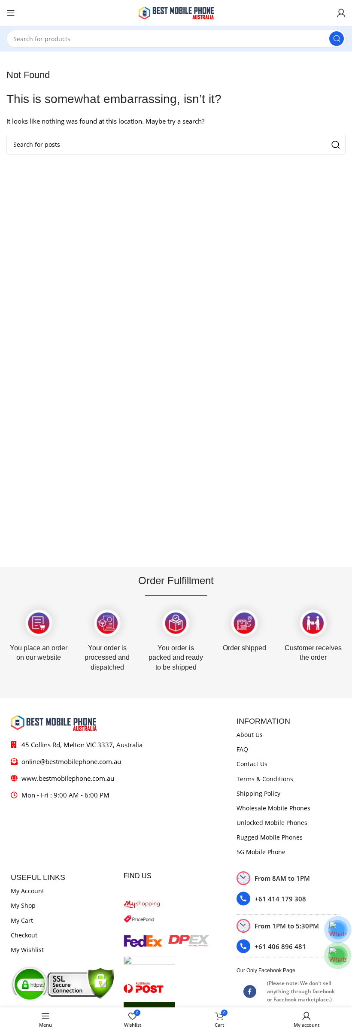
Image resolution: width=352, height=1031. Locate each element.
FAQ (242, 749)
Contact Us (252, 764)
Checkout (24, 935)
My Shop (23, 905)
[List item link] (289, 899)
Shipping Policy (258, 793)
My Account (27, 891)
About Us (250, 735)
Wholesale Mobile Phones (273, 808)
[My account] (341, 12)
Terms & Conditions (265, 779)
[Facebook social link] (249, 991)
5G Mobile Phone (261, 852)
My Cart (22, 920)
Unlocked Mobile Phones (272, 823)
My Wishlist (27, 950)
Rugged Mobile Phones (270, 837)
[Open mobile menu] (10, 12)
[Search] (336, 38)
